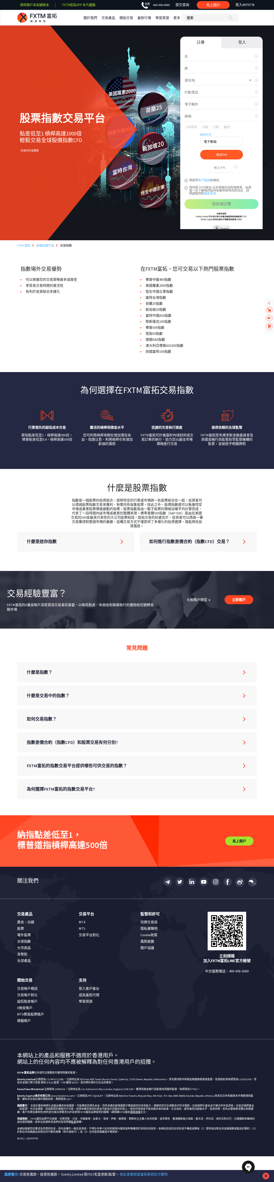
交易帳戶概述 (27, 988)
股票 (20, 928)
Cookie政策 (148, 935)
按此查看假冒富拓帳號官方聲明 (144, 1174)
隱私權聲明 (149, 928)
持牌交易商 (149, 922)
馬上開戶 (213, 5)
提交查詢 (182, 5)
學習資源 (85, 1001)
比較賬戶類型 (197, 600)
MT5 (82, 928)
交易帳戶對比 (27, 995)
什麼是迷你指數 (42, 541)
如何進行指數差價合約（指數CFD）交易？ (189, 541)
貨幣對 (22, 954)
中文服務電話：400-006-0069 (227, 971)
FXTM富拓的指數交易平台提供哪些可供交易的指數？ (77, 765)
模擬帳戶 (24, 1020)
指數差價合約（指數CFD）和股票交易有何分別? (72, 742)
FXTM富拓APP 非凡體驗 (78, 5)
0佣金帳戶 (25, 1008)
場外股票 (24, 935)
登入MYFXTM (245, 5)
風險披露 (147, 941)
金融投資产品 (45, 245)
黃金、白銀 (25, 922)
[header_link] (44, 18)
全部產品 (24, 960)
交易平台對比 (89, 935)
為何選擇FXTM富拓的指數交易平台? (61, 789)
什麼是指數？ (39, 672)
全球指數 (24, 941)
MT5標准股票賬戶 (30, 1014)
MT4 (82, 922)
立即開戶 (239, 600)
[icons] (167, 882)
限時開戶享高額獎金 (34, 5)
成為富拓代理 (89, 995)
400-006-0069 (157, 5)
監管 (73, 1121)
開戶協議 (147, 948)
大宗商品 (24, 948)
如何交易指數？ (42, 719)
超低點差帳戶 (27, 1001)
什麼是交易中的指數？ (48, 695)
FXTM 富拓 (23, 245)
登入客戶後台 (89, 988)
